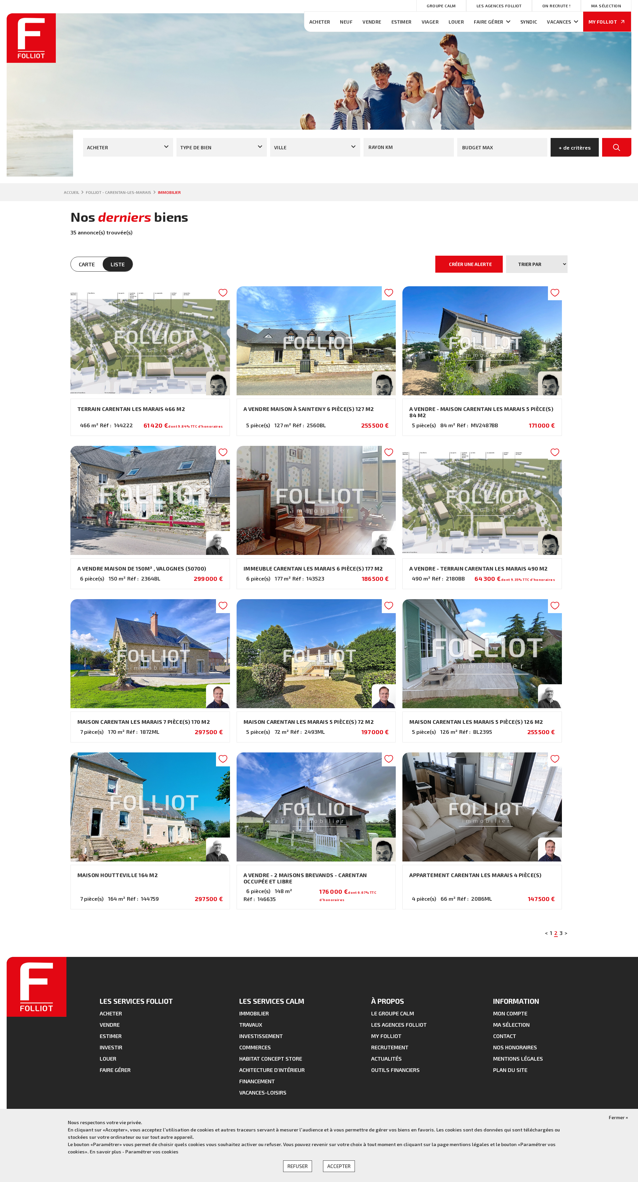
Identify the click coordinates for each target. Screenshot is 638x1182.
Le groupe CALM (392, 1013)
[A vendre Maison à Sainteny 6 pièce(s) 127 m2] (316, 361)
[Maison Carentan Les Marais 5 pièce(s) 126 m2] (482, 670)
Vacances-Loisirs (262, 1092)
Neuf (346, 22)
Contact (504, 1036)
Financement (257, 1081)
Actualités (386, 1058)
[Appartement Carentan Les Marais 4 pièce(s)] (482, 830)
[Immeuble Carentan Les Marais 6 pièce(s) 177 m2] (316, 517)
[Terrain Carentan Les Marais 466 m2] (150, 361)
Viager (430, 22)
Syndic (528, 22)
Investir (111, 1047)
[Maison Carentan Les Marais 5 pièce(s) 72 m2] (316, 670)
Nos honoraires (515, 1047)
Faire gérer (488, 22)
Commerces (255, 1047)
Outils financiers (395, 1070)
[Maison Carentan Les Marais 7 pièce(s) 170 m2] (150, 670)
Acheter (319, 22)
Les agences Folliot (499, 5)
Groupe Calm (441, 5)
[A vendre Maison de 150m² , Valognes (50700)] (150, 517)
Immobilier (254, 1013)
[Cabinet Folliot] (31, 61)
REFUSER (297, 1166)
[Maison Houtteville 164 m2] (150, 830)
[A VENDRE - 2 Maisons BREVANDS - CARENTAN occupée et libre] (316, 830)
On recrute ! (556, 5)
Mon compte (510, 1013)
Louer (456, 22)
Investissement (261, 1036)
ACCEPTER (339, 1166)
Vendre (372, 22)
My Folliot (386, 1036)
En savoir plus (106, 1151)
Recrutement (389, 1047)
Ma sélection (606, 5)
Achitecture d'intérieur (272, 1070)
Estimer (401, 22)
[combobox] (128, 147)
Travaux (250, 1024)
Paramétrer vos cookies (151, 1151)
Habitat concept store (270, 1058)
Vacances (559, 22)
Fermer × (618, 1117)
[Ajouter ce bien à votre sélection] (223, 294)
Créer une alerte (470, 264)
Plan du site (510, 1070)
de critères (575, 147)
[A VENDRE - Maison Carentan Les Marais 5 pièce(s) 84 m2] (482, 361)
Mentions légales (518, 1058)
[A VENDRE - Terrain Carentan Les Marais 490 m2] (482, 517)
